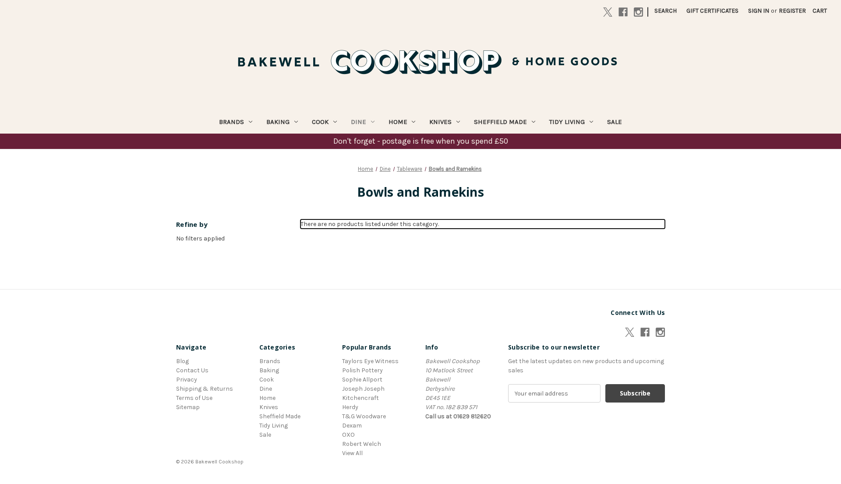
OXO (348, 434)
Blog (182, 361)
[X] (607, 12)
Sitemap (188, 407)
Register (792, 10)
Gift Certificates (712, 10)
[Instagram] (638, 12)
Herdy (350, 407)
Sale (614, 122)
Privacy (186, 379)
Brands (231, 122)
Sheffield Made (500, 122)
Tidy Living (567, 122)
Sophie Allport (362, 379)
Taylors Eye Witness (370, 361)
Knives (440, 122)
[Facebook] (623, 12)
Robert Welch (361, 444)
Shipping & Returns (204, 388)
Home (398, 122)
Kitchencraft (360, 398)
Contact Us (192, 370)
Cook (320, 122)
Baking (278, 122)
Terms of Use (194, 398)
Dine (358, 122)
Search (665, 10)
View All (352, 453)
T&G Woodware (364, 416)
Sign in (758, 10)
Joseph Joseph (363, 388)
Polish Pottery (362, 370)
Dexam (352, 425)
